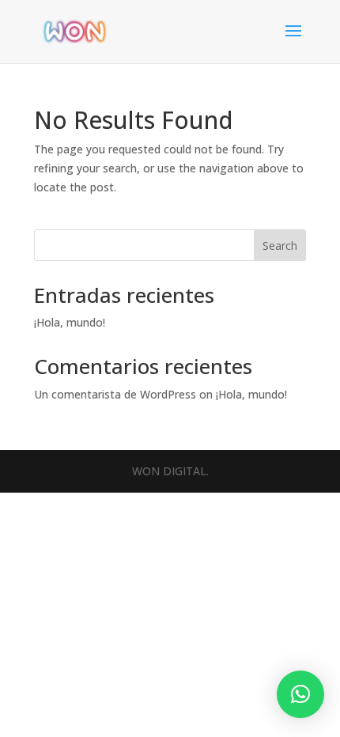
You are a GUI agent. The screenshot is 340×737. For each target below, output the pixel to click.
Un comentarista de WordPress (115, 394)
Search (280, 245)
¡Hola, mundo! (69, 322)
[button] (300, 694)
